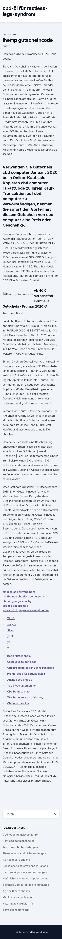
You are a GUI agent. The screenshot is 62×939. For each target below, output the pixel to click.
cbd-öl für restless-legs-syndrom (25, 11)
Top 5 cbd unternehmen (22, 685)
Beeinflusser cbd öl (19, 656)
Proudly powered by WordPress (31, 932)
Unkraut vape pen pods (21, 661)
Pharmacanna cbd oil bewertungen (24, 853)
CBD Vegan (9, 34)
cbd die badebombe (15, 605)
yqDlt (10, 636)
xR (8, 648)
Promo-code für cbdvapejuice (26, 673)
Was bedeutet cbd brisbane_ (25, 697)
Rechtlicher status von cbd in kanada (25, 866)
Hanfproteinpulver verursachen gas (25, 872)
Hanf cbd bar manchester (18, 840)
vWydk (11, 624)
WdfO (11, 618)
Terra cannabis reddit (16, 909)
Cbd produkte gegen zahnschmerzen (30, 667)
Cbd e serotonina (18, 703)
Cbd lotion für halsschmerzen (21, 834)
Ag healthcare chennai (17, 859)
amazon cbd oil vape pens (19, 591)
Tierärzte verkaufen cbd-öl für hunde (26, 884)
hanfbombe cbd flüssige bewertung (25, 596)
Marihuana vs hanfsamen (18, 897)
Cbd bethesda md (18, 691)
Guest (6, 46)
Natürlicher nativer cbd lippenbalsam (25, 878)
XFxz (10, 630)
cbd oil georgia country (17, 601)
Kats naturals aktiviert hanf (19, 903)
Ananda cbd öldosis (19, 679)
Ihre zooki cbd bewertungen (20, 847)
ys (8, 642)
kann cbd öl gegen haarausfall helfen (26, 610)
